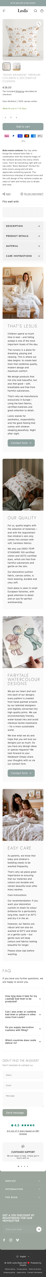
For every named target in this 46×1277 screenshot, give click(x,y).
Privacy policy (22, 1269)
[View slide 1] (18, 1166)
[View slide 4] (27, 1166)
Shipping (19, 91)
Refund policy (10, 1269)
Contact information (34, 1272)
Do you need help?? (33, 194)
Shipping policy (9, 1272)
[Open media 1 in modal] (38, 23)
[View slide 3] (24, 1166)
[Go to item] (6, 67)
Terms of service (35, 1269)
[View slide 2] (21, 1166)
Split (8, 194)
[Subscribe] (38, 1229)
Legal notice (21, 1272)
